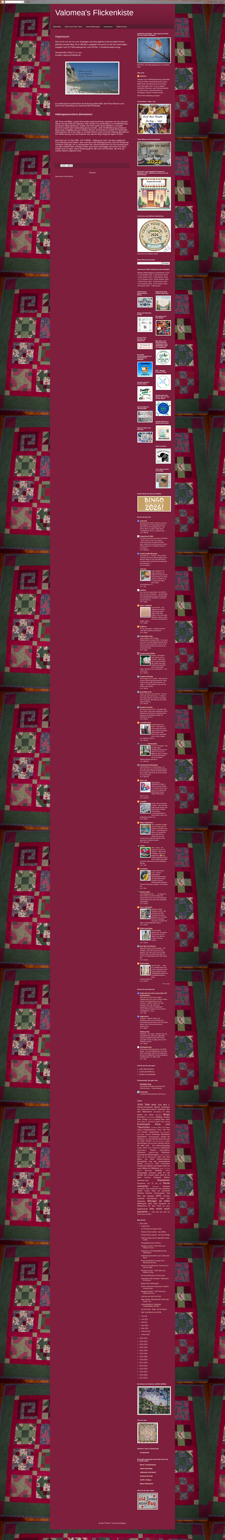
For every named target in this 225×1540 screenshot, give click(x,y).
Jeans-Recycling (163, 1145)
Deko (139, 1121)
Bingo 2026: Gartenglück (150, 1283)
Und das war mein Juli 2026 (151, 1296)
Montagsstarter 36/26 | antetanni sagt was (153, 523)
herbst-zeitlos (145, 892)
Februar (144, 1331)
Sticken (139, 1191)
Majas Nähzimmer (146, 823)
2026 (142, 1223)
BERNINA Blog (145, 1084)
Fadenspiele (144, 963)
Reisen (167, 1177)
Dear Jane (165, 1119)
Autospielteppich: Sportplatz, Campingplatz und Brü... (151, 1305)
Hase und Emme (146, 907)
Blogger (123, 1523)
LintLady (143, 569)
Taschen (148, 1193)
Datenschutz (122, 27)
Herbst (146, 1139)
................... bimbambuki (148, 744)
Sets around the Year (154, 1189)
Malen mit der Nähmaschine (147, 1157)
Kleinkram (166, 1152)
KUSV (149, 1148)
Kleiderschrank (153, 1152)
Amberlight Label (146, 636)
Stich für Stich (155, 965)
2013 (142, 1375)
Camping (157, 1119)
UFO (158, 1195)
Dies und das (155, 782)
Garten (145, 1132)
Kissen (153, 1150)
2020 (142, 1353)
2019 (142, 1357)
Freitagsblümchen (149, 1130)
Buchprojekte (151, 1117)
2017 (142, 1363)
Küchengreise (142, 1155)
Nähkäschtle (144, 1032)
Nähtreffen (158, 1170)
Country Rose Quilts (147, 653)
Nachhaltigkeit (165, 1163)
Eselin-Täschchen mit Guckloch (150, 694)
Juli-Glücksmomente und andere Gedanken (154, 538)
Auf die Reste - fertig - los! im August (154, 1309)
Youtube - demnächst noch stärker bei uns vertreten (158, 657)
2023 (142, 1344)
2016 (142, 1366)
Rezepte (166, 1186)
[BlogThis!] (64, 165)
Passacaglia (142, 1173)
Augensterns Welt (146, 536)
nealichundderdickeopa (148, 554)
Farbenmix (144, 1092)
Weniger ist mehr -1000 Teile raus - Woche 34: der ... (153, 1247)
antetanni (143, 521)
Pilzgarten (152, 1173)
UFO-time (166, 1196)
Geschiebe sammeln (144, 1134)
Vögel (162, 1198)
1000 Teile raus (146, 1104)
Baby (168, 1112)
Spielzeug (166, 1189)
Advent (157, 1107)
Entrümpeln (143, 1124)
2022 (142, 1347)
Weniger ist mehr (158, 1201)
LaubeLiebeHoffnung (146, 1072)
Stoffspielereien (146, 1047)
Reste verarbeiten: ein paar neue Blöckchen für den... (152, 1261)
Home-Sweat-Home (158, 1141)
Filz (159, 1127)
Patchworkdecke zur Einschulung (151, 767)
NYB (157, 1164)
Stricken (140, 1193)
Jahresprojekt (142, 1143)
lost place (166, 1206)
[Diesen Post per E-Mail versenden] (61, 165)
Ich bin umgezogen (146, 628)
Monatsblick (142, 1161)
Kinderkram (156, 1148)
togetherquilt (142, 1209)
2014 (142, 1372)
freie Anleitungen (93, 27)
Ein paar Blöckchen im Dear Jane (153, 1275)
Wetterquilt (141, 1203)
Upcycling (140, 1198)
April (143, 1325)
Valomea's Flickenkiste (94, 12)
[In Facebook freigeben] (69, 165)
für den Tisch (154, 1206)
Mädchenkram (149, 1163)
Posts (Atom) (68, 176)
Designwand (144, 1452)
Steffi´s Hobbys (145, 1480)
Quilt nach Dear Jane (73, 27)
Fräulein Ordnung (146, 676)
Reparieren (163, 1180)
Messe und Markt (145, 1159)
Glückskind (165, 1134)
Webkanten (141, 1201)
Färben (159, 1129)
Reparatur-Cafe (142, 1180)
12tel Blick (162, 1105)
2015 (142, 1369)
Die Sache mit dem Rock (148, 709)
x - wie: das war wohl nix (159, 1212)
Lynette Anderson (164, 1155)
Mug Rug (153, 1161)
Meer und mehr (164, 1157)
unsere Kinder (156, 607)
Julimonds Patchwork (148, 1472)
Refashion (147, 1177)
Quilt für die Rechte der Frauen (153, 1174)
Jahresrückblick (152, 1143)
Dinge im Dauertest (147, 1121)
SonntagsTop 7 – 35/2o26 (148, 555)
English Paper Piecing (162, 1121)
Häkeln (167, 1141)
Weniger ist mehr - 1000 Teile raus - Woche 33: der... (153, 1271)
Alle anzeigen (166, 983)
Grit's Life (143, 780)
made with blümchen (146, 1069)
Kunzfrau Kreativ (146, 707)
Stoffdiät (147, 1191)
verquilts (143, 801)
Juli (142, 1316)
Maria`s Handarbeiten (148, 1465)
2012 (142, 1378)
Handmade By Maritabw (149, 765)
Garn (138, 1132)
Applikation (162, 1109)
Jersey (139, 1148)
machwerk (144, 869)
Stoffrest (143, 627)
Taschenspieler (159, 1193)
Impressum (108, 27)
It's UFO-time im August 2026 (151, 1229)
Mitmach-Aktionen (163, 1159)
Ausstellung (157, 1112)
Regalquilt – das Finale (147, 1034)
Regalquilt (157, 1177)
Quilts (157, 1175)
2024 (142, 1341)
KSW (144, 1148)
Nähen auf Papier (155, 1166)
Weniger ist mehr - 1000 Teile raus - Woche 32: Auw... (153, 1292)
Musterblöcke (164, 1161)
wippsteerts (144, 1016)
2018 (142, 1360)
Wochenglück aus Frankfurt (149, 678)
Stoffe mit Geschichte (161, 1191)
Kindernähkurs (141, 1150)
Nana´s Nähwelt (146, 605)
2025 (142, 1338)
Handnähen (142, 1137)
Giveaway (156, 1134)
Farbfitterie (154, 1127)
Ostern (167, 1170)
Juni (143, 1319)
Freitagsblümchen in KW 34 (151, 1243)
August (144, 1226)
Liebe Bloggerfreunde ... (147, 894)
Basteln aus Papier (145, 1115)
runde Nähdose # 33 (158, 571)
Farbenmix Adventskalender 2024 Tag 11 (153, 1094)
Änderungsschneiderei (144, 1214)
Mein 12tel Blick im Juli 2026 (151, 1312)
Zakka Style (152, 1204)
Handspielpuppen (153, 1137)
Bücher (151, 1119)
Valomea (143, 76)
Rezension (156, 1186)
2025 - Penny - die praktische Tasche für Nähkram (158, 849)
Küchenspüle (153, 1155)
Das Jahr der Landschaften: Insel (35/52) (153, 592)
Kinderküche (165, 1148)
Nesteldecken (142, 1166)
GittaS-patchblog (146, 928)
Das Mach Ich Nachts (148, 946)
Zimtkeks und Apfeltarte (147, 1074)
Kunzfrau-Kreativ (146, 1476)
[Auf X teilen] (66, 165)
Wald (168, 1198)
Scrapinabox (141, 1188)
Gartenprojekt (154, 1132)
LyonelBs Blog (145, 723)
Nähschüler (148, 1170)
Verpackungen (152, 1198)
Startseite (57, 27)
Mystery (140, 1164)
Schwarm (143, 1018)
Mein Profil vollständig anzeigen (148, 96)
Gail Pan (166, 1130)
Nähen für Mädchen (150, 1168)
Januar (144, 1334)
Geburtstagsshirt (165, 1132)
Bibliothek (158, 1115)
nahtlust (143, 590)
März (143, 1328)
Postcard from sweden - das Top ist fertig (155, 1235)
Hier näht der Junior (156, 1139)
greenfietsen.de (146, 692)
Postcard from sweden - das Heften (153, 1232)
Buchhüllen (141, 1117)
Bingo (166, 1114)
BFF (163, 1112)
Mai (142, 1322)
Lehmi (142, 846)
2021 (142, 1350)
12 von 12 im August (157, 746)
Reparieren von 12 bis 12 (149, 1183)
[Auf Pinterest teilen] (71, 165)
